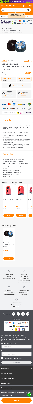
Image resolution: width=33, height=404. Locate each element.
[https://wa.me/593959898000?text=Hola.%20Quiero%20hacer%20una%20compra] (29, 395)
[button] (24, 6)
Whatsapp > (16, 306)
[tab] (16, 120)
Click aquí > (23, 278)
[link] (9, 200)
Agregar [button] (16, 400)
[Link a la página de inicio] (3, 28)
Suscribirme (16, 362)
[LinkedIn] (23, 314)
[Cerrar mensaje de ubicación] (23, 15)
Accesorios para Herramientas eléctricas (11, 30)
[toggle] (2, 6)
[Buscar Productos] (28, 10)
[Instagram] (13, 314)
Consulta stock (17, 86)
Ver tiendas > (11, 294)
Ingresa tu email (4, 350)
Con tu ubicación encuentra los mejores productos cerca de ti (15, 15)
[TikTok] (27, 314)
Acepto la (13, 358)
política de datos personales (15, 358)
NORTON (4, 61)
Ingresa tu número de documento (8, 343)
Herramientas (9, 28)
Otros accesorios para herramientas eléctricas (12, 32)
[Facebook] (18, 314)
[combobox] (16, 10)
